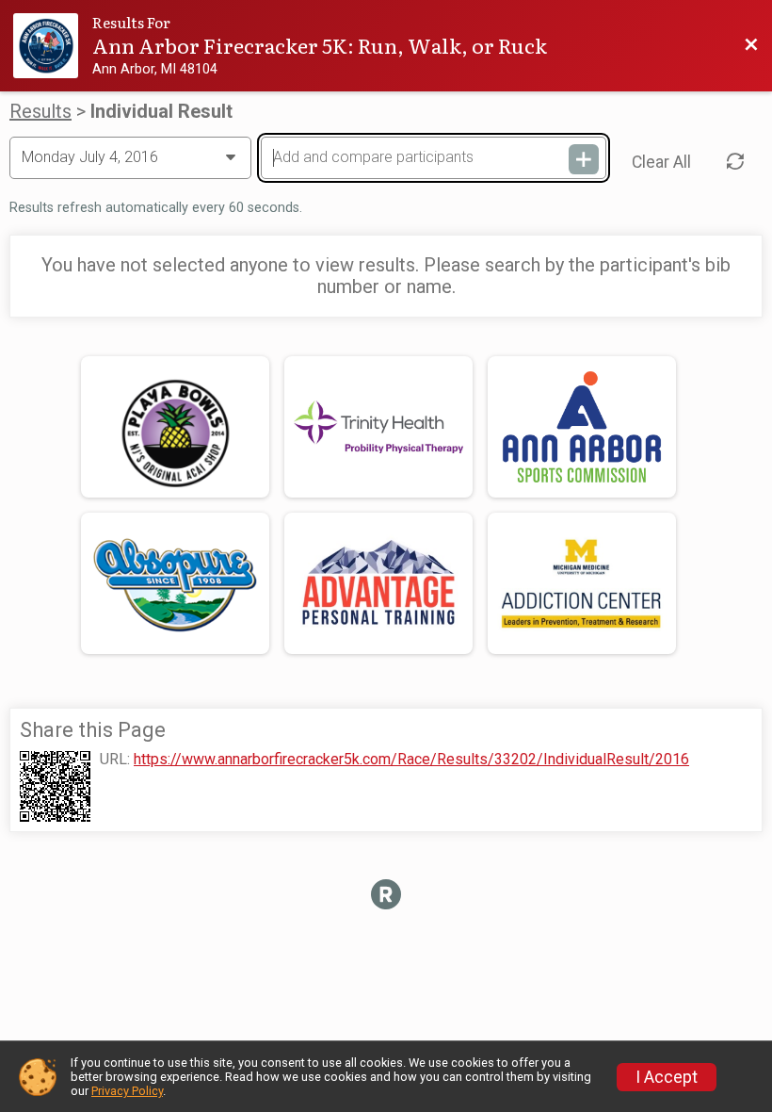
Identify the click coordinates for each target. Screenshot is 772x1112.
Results (40, 111)
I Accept (666, 1077)
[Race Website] (52, 45)
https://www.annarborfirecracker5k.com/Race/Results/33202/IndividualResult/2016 (411, 759)
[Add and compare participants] (584, 159)
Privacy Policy (127, 1091)
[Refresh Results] (735, 161)
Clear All (661, 162)
